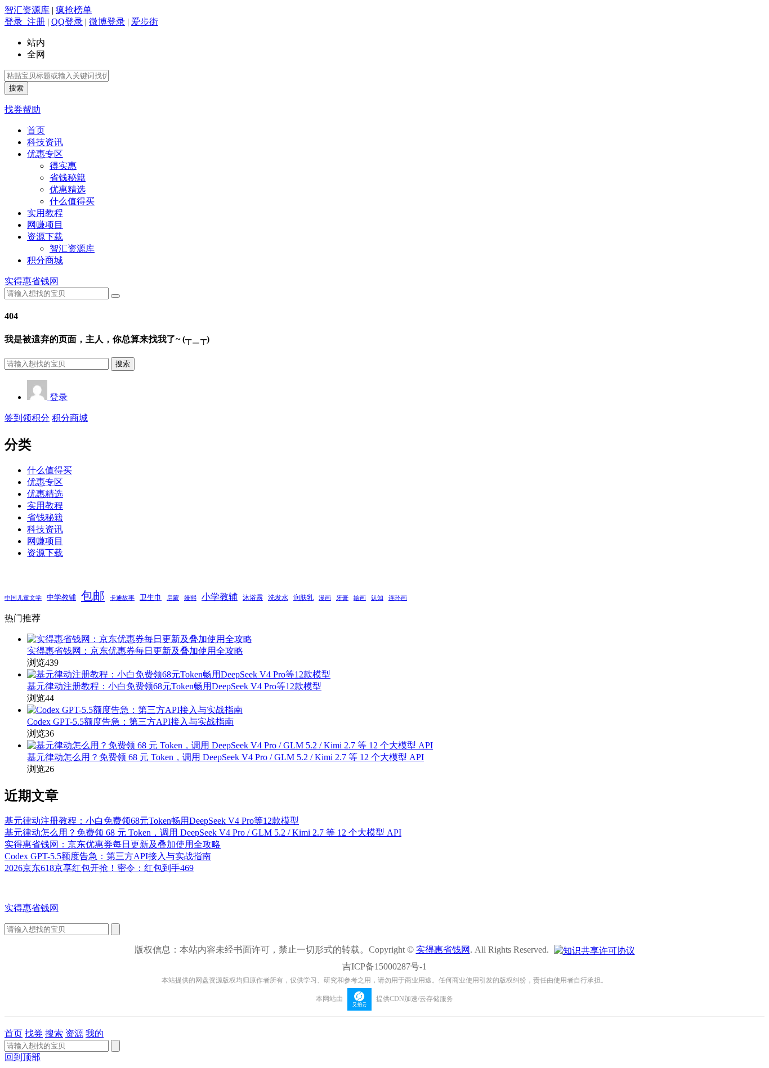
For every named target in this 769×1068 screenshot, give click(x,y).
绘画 (360, 597)
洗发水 (278, 598)
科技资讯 (45, 142)
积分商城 (45, 260)
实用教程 (45, 213)
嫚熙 (190, 597)
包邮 (93, 596)
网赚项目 (45, 225)
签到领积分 (27, 418)
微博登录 (107, 21)
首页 (36, 130)
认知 (377, 598)
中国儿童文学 (23, 597)
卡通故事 (122, 597)
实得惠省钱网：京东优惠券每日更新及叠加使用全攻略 (135, 651)
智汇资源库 (27, 10)
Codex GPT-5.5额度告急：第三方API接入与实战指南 (130, 721)
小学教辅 (220, 597)
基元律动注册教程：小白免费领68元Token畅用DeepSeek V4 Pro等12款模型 (174, 686)
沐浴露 (253, 598)
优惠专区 (45, 154)
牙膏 (342, 598)
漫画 (325, 597)
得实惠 (63, 165)
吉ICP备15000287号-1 (384, 966)
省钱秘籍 (68, 177)
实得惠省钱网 (32, 281)
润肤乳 (303, 598)
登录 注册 (25, 21)
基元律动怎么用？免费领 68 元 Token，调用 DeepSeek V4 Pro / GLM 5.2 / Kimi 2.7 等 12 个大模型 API (225, 757)
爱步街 (144, 21)
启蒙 (173, 598)
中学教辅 (61, 598)
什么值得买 (72, 201)
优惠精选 (68, 189)
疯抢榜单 (74, 10)
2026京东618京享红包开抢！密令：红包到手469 (99, 868)
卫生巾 (151, 597)
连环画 (397, 597)
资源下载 (45, 236)
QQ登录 (67, 21)
